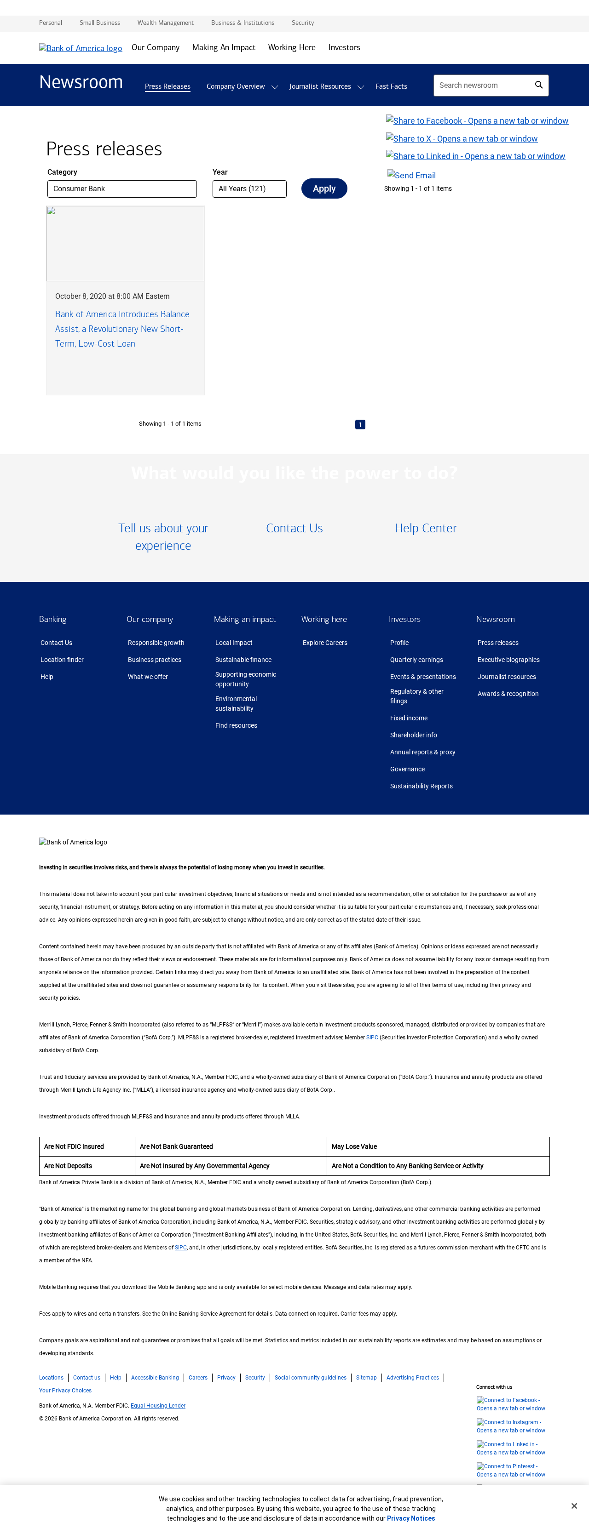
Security (255, 1377)
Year (220, 172)
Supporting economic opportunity (245, 679)
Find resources (236, 725)
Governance (407, 769)
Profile (399, 642)
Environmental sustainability (236, 703)
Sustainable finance (243, 659)
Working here (324, 619)
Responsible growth (156, 642)
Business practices (154, 659)
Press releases (498, 642)
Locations (51, 1377)
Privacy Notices (411, 1518)
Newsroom (495, 619)
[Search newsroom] (539, 84)
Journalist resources (507, 676)
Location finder (62, 659)
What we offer (148, 676)
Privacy (226, 1377)
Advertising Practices (413, 1377)
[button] (274, 87)
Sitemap (366, 1377)
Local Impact (234, 642)
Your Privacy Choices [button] (65, 1390)
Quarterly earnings (416, 659)
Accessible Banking (155, 1377)
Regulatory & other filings (417, 696)
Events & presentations (423, 676)
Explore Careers (325, 642)
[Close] (574, 1506)
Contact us (86, 1377)
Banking (53, 619)
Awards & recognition (508, 693)
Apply (324, 188)
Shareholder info (413, 735)
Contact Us (56, 642)
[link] (163, 537)
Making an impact (245, 619)
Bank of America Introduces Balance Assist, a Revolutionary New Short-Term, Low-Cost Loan (122, 329)
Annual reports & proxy (423, 752)
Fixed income (408, 718)
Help (46, 676)
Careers (198, 1377)
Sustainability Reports (421, 786)
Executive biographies (509, 659)
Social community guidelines (310, 1377)
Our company (150, 619)
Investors (405, 619)
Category (62, 172)
